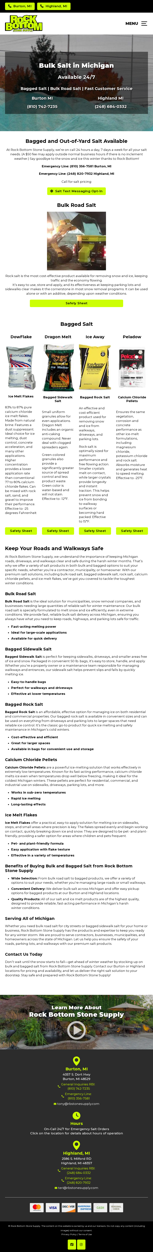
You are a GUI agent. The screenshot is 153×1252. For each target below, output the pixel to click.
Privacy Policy (69, 1234)
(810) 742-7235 (42, 106)
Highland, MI (76, 1153)
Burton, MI (76, 1068)
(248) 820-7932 (78, 1182)
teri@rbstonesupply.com (78, 1188)
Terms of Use (85, 1234)
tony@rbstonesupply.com (78, 1104)
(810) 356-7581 (79, 1098)
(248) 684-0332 (111, 106)
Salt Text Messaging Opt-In (79, 191)
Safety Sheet (77, 303)
